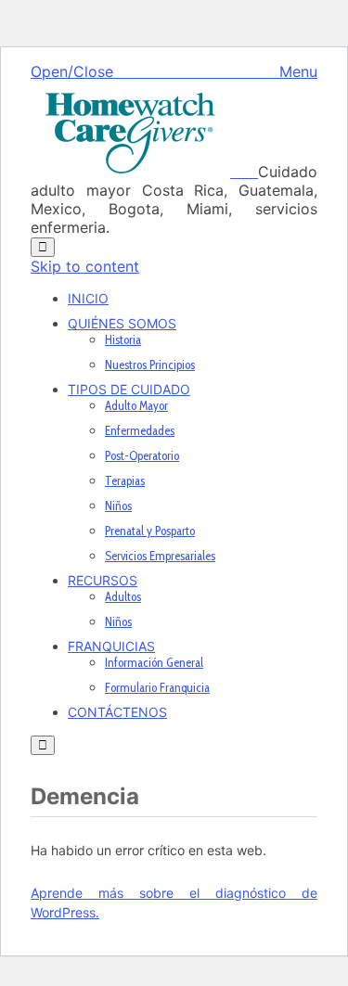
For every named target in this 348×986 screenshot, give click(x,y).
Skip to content (85, 266)
